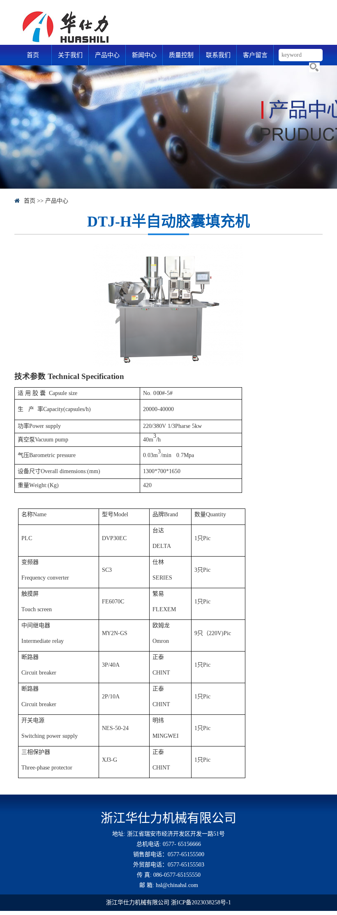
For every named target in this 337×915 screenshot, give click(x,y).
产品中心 (107, 55)
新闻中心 (144, 55)
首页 (33, 55)
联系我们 (218, 55)
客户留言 (255, 55)
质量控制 (181, 55)
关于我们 (70, 55)
